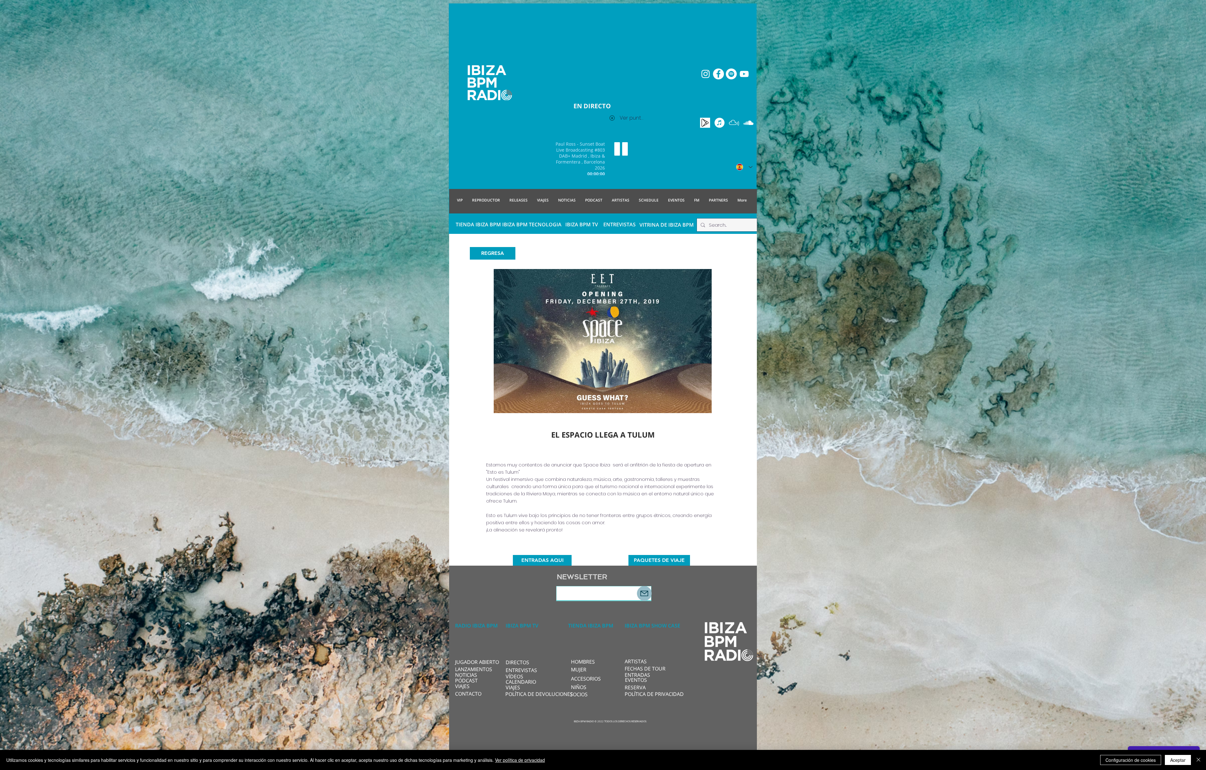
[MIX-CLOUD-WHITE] (734, 123)
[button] (526, 662)
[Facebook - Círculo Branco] (718, 73)
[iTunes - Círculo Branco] (719, 123)
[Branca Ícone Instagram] (705, 73)
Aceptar (1178, 760)
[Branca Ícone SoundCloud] (748, 123)
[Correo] (644, 593)
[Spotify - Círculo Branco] (731, 73)
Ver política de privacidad (520, 760)
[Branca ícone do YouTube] (744, 73)
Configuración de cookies (1131, 760)
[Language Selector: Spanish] (744, 167)
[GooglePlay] (705, 123)
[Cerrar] (1198, 760)
